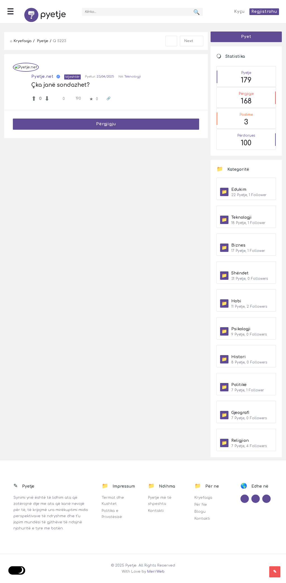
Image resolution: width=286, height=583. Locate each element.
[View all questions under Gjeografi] (246, 406)
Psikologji (241, 329)
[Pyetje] (48, 12)
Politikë (239, 385)
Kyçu (239, 11)
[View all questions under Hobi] (246, 294)
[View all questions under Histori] (246, 350)
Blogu (200, 512)
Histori (238, 357)
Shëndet (240, 273)
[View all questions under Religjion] (246, 434)
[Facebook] (255, 499)
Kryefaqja (203, 498)
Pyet (246, 37)
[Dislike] (46, 98)
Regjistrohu (264, 11)
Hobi (236, 301)
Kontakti (156, 511)
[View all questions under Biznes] (246, 238)
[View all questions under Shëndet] (246, 266)
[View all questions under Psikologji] (246, 322)
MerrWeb (156, 572)
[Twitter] (244, 499)
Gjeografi (240, 413)
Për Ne (200, 505)
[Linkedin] (266, 499)
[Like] (33, 98)
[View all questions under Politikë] (246, 378)
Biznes (238, 245)
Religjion (240, 441)
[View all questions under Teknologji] (246, 211)
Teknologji (132, 76)
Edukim (238, 189)
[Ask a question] (274, 571)
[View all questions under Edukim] (246, 183)
